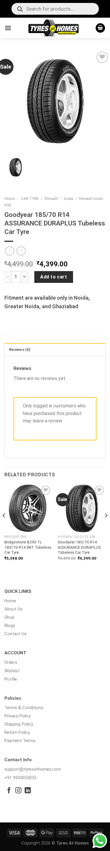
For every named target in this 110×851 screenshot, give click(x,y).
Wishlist (12, 670)
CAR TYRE (30, 198)
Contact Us (15, 633)
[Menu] (7, 28)
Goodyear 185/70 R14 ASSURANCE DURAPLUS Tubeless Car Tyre (79, 547)
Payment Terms (19, 740)
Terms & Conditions (23, 707)
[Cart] (100, 28)
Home (9, 198)
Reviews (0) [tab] (19, 349)
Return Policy (17, 732)
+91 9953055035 (20, 777)
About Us (13, 609)
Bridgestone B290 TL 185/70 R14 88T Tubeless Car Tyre (27, 547)
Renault (51, 198)
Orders (10, 662)
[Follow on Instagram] (18, 790)
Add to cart (53, 277)
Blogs (9, 625)
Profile (10, 679)
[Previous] (4, 527)
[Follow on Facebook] (9, 790)
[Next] (106, 527)
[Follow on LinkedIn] (28, 790)
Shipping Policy (18, 724)
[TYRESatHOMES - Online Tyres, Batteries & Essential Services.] (53, 28)
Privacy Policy (17, 716)
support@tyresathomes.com (32, 769)
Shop (9, 617)
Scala (68, 198)
